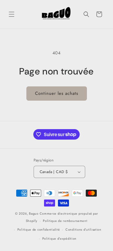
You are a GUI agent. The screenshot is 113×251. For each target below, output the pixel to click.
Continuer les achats (56, 93)
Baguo (34, 213)
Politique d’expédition (59, 238)
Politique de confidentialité (38, 229)
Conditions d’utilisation (83, 229)
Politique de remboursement (65, 220)
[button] (11, 14)
